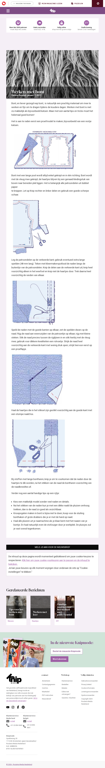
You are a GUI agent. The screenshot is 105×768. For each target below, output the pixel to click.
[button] (97, 3)
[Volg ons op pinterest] (23, 707)
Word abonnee (59, 659)
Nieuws (11, 621)
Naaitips (35, 621)
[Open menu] (8, 10)
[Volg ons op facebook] (18, 707)
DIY (57, 621)
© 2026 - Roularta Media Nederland (19, 764)
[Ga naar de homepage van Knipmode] (52, 11)
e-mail (12, 721)
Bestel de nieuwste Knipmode (66, 651)
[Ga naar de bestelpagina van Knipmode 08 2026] (30, 659)
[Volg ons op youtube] (7, 707)
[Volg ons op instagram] (12, 707)
